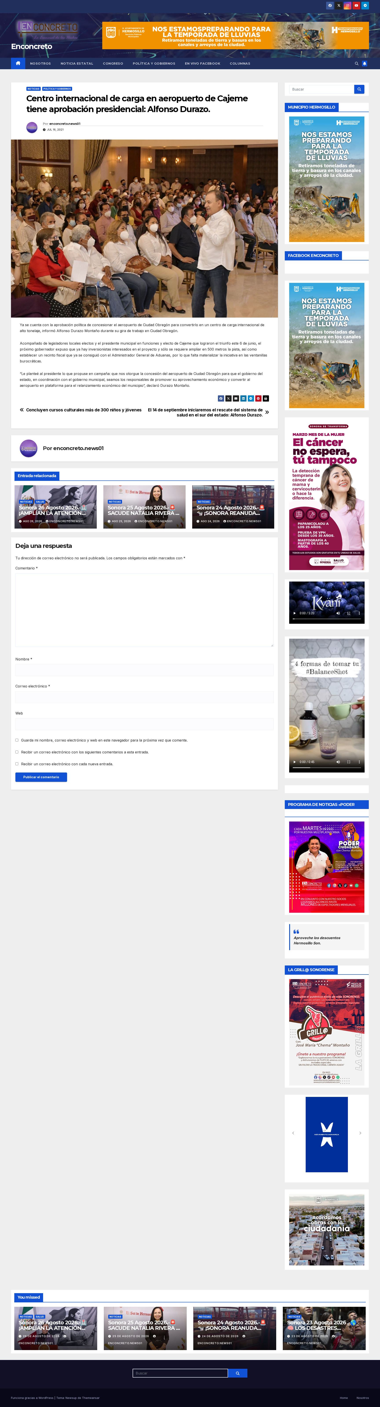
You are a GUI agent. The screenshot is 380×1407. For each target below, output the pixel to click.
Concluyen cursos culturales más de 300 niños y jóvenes (84, 410)
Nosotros (40, 63)
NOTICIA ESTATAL (77, 63)
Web (19, 713)
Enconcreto (31, 46)
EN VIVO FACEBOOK (202, 63)
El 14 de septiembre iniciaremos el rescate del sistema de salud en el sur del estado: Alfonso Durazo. (205, 412)
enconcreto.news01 (64, 124)
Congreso (113, 63)
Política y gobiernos (154, 63)
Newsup (71, 1398)
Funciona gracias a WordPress (32, 1398)
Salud (40, 501)
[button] (356, 63)
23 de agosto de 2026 (310, 1336)
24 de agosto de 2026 (220, 1336)
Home (344, 1398)
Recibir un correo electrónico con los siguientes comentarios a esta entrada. (85, 752)
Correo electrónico (32, 686)
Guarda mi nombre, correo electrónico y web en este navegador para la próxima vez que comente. (104, 740)
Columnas (240, 63)
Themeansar (91, 1398)
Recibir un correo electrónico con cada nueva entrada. (67, 764)
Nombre (23, 659)
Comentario (26, 568)
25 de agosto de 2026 (131, 1336)
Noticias (33, 88)
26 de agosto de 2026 (41, 1336)
